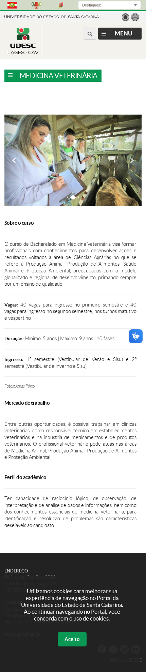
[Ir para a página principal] (23, 52)
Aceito (72, 639)
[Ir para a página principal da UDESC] (51, 16)
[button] (14, 160)
